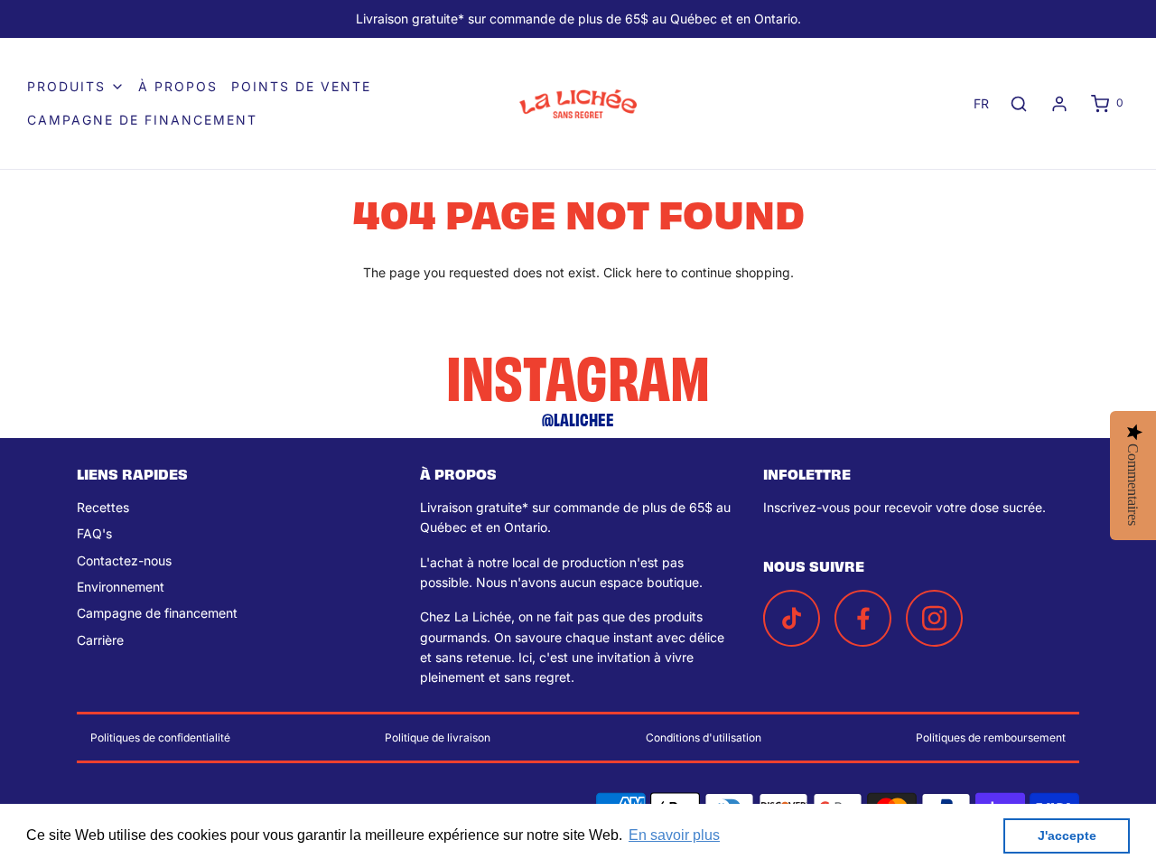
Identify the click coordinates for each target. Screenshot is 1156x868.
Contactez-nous (124, 560)
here (649, 272)
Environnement (120, 586)
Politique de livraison (437, 737)
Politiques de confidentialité (160, 737)
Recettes (103, 507)
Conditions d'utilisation (703, 737)
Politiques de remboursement (991, 737)
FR (981, 103)
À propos (178, 86)
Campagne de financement (142, 119)
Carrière (100, 640)
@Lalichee (578, 418)
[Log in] (1059, 104)
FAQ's (94, 533)
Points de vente (301, 86)
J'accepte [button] (1067, 835)
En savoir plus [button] (674, 835)
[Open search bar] (1018, 103)
